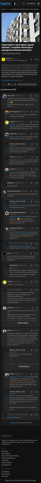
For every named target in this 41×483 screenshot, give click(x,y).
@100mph (13, 354)
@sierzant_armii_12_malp (19, 160)
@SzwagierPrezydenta (17, 205)
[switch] (13, 4)
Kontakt (5, 451)
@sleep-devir (14, 115)
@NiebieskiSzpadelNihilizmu (19, 232)
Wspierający (6, 465)
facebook (5, 472)
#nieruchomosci (17, 80)
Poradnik (5, 460)
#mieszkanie (6, 80)
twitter (5, 476)
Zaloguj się (31, 3)
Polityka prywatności (10, 456)
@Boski (12, 268)
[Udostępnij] (15, 84)
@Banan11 (10, 417)
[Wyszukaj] (23, 3)
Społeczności (7, 463)
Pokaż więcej (23, 323)
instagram (6, 474)
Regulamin (6, 454)
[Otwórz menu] (38, 3)
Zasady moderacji (9, 458)
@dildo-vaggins (15, 125)
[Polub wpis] (38, 59)
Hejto (4, 9)
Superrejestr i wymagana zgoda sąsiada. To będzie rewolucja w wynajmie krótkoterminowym (25, 9)
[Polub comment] (37, 95)
